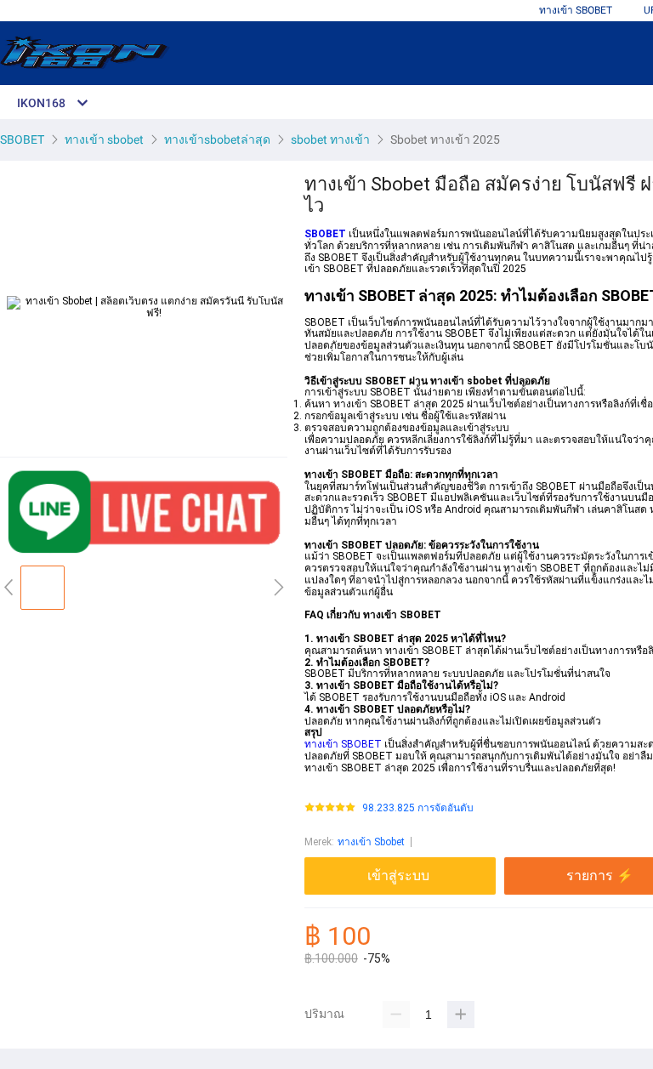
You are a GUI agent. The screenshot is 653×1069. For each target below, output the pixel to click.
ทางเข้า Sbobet (371, 842)
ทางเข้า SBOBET (575, 10)
